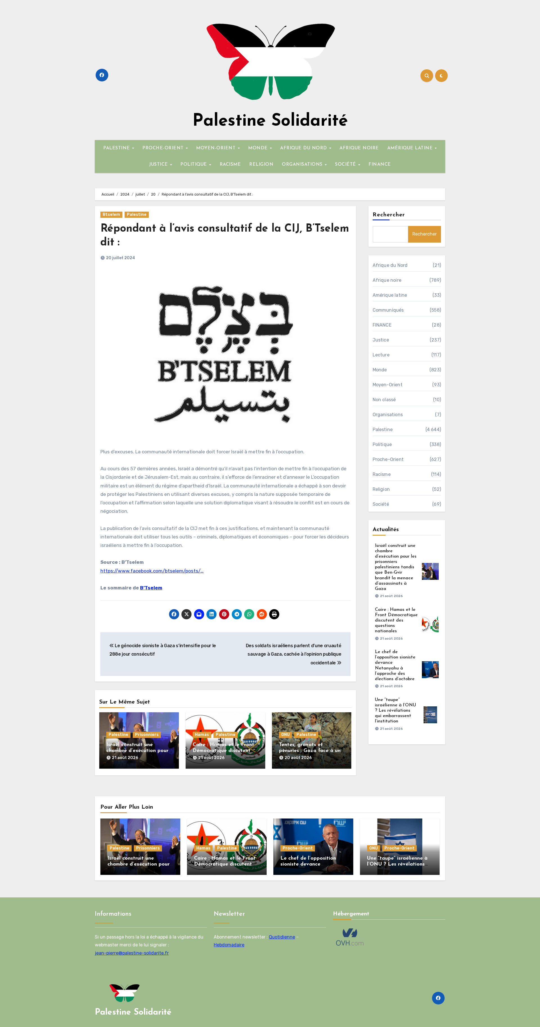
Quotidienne (282, 937)
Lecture (381, 355)
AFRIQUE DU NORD (304, 148)
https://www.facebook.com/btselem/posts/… (152, 571)
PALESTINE (117, 148)
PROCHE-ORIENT (163, 148)
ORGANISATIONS (303, 164)
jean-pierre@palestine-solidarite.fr (132, 952)
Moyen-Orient (387, 384)
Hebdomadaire (229, 945)
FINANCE (379, 164)
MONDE (258, 148)
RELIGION (261, 164)
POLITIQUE (194, 164)
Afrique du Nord (390, 265)
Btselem (111, 214)
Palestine (137, 214)
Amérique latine (390, 295)
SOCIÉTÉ (346, 164)
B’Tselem (151, 588)
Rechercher (389, 215)
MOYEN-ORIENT (216, 148)
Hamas (202, 734)
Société (381, 504)
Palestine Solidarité (270, 121)
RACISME (230, 164)
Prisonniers (147, 734)
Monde (380, 369)
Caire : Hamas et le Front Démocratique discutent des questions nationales (223, 751)
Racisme (382, 474)
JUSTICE (159, 164)
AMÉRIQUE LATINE (410, 148)
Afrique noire (387, 280)
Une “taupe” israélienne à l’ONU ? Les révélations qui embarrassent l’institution (395, 711)
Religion (381, 489)
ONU (285, 734)
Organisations (388, 414)
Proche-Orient (388, 459)
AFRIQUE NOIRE (359, 148)
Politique (382, 444)
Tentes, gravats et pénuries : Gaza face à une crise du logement (311, 751)
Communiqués (388, 310)
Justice (381, 340)
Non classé (384, 399)
